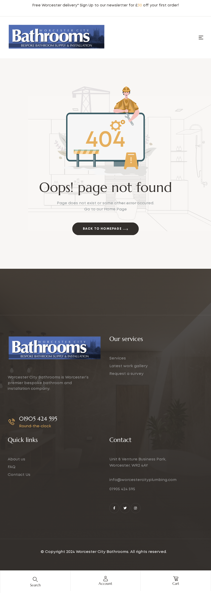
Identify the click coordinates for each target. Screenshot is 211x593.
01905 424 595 (38, 418)
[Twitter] (125, 508)
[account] (105, 578)
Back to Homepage (103, 228)
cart (175, 583)
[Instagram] (135, 508)
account (105, 583)
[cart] (176, 578)
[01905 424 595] (12, 422)
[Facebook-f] (114, 508)
